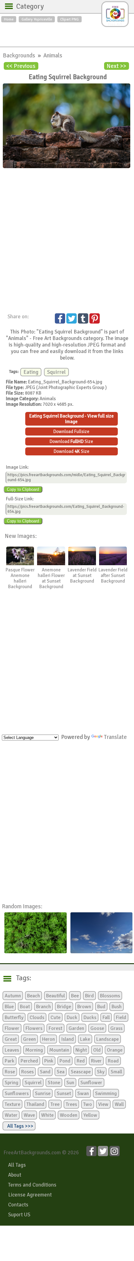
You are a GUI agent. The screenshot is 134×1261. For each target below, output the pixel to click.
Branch (43, 1007)
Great (11, 1039)
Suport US (19, 1214)
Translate (115, 736)
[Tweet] (71, 318)
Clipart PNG (69, 19)
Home (8, 19)
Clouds (37, 1017)
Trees (71, 1104)
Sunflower (91, 1083)
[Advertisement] (67, 33)
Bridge (64, 1007)
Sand (45, 1072)
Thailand (35, 1104)
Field (121, 1017)
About (14, 1175)
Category (27, 6)
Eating (30, 372)
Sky (100, 1072)
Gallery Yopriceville (37, 19)
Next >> (116, 65)
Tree (55, 1104)
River (96, 1061)
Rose (10, 1072)
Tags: (19, 978)
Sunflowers (17, 1093)
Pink (48, 1061)
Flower (12, 1028)
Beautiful (55, 996)
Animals (52, 55)
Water (11, 1115)
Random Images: (22, 906)
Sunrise (42, 1093)
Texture (12, 1104)
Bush (117, 1007)
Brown (84, 1007)
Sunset (64, 1093)
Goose (97, 1028)
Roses (27, 1072)
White (47, 1115)
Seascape (81, 1072)
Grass (116, 1028)
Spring (11, 1083)
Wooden (68, 1115)
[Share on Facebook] (60, 318)
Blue (9, 1007)
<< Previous (21, 65)
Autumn (13, 996)
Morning (34, 1050)
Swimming (106, 1093)
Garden (76, 1028)
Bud (101, 1007)
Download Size (71, 441)
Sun (70, 1083)
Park (9, 1061)
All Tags (17, 1165)
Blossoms (110, 996)
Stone (54, 1083)
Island (67, 1039)
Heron (48, 1039)
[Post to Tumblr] (83, 318)
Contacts (18, 1204)
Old (97, 1050)
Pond (65, 1061)
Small (116, 1072)
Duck (72, 1017)
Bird (89, 996)
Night (81, 1050)
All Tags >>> (19, 1126)
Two (87, 1104)
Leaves (12, 1050)
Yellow (90, 1115)
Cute (55, 1017)
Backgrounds (19, 55)
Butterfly (14, 1017)
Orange (114, 1050)
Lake (85, 1039)
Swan (83, 1093)
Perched (29, 1061)
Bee (75, 996)
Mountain (59, 1050)
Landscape (107, 1039)
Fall (106, 1017)
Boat (25, 1007)
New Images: (21, 535)
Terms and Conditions (32, 1185)
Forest (55, 1028)
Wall (119, 1104)
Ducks (90, 1017)
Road (113, 1061)
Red (81, 1061)
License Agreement (30, 1195)
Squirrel (56, 372)
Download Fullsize (71, 431)
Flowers (34, 1028)
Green (29, 1039)
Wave (29, 1115)
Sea (61, 1072)
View (103, 1104)
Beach (33, 996)
